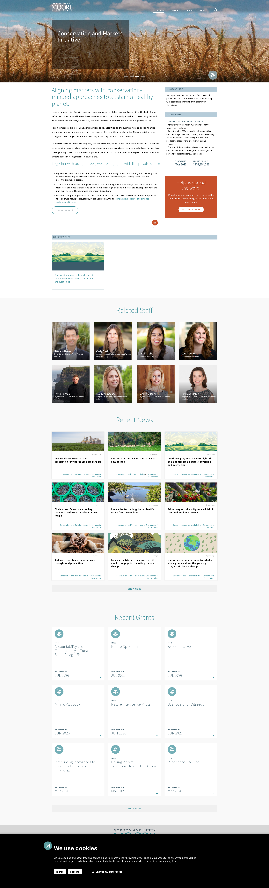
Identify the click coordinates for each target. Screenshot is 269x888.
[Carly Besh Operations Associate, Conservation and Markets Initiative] (113, 340)
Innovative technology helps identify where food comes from (132, 511)
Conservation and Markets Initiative (74, 474)
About (190, 10)
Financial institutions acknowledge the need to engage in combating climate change (133, 563)
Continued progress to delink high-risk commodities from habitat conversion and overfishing (74, 278)
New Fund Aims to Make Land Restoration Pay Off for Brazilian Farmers (78, 460)
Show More (134, 588)
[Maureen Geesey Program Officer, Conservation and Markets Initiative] (113, 383)
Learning (175, 10)
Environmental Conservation (95, 475)
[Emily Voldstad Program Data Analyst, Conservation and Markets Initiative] (198, 383)
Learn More (64, 210)
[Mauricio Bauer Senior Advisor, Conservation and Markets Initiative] (71, 340)
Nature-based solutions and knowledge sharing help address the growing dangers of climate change (190, 563)
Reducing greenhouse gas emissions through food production (75, 561)
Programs (158, 10)
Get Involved (190, 209)
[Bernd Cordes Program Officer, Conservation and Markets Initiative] (71, 383)
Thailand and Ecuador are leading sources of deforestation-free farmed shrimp (76, 512)
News (202, 10)
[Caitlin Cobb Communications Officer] (156, 340)
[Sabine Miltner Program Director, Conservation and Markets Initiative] (156, 383)
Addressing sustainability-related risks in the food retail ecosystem (191, 511)
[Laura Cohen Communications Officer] (198, 340)
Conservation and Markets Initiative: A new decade (133, 460)
